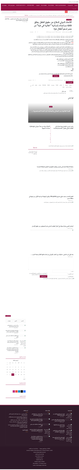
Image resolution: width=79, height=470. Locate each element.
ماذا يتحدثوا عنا (70, 5)
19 (18, 372)
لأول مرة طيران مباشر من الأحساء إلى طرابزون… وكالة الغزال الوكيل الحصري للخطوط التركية (16, 19)
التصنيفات (37, 5)
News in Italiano (51, 5)
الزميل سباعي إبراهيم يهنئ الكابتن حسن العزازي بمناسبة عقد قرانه (59, 414)
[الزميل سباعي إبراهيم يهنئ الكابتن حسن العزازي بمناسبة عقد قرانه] (68, 415)
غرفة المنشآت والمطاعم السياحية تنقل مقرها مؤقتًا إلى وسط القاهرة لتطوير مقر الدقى (12, 331)
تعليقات (9, 321)
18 (21, 372)
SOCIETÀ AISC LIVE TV (20, 5)
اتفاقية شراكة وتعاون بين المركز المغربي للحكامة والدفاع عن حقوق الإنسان (59, 431)
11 (21, 369)
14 (12, 369)
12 (18, 369)
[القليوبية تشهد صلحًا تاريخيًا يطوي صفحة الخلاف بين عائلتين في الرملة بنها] (68, 440)
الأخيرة (22, 321)
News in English (44, 5)
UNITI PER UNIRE (30, 5)
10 (24, 369)
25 (21, 374)
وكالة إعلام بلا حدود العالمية (33, 448)
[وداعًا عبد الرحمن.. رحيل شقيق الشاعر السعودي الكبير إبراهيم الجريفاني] (22, 327)
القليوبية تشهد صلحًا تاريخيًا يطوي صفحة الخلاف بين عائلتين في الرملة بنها (59, 438)
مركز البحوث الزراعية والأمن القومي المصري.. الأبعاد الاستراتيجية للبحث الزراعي (58, 420)
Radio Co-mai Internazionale (61, 5)
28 (12, 374)
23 (7, 372)
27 (15, 374)
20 (15, 372)
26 (18, 374)
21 (12, 372)
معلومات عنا (4, 5)
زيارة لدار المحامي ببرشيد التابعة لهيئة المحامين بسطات (59, 425)
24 (24, 374)
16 (7, 369)
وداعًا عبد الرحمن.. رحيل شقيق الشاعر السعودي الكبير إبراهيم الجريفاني (12, 326)
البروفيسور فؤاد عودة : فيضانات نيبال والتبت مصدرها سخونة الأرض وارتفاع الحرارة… (12, 342)
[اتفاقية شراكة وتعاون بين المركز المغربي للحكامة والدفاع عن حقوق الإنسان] (68, 433)
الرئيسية (76, 5)
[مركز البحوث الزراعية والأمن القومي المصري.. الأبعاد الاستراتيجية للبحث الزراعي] (68, 421)
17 (24, 372)
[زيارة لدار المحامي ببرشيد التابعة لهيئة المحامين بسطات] (68, 426)
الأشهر (16, 321)
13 (15, 369)
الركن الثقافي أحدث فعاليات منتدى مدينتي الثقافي (12, 336)
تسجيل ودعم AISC (11, 5)
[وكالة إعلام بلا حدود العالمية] (73, 2)
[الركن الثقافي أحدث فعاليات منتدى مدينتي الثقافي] (22, 337)
